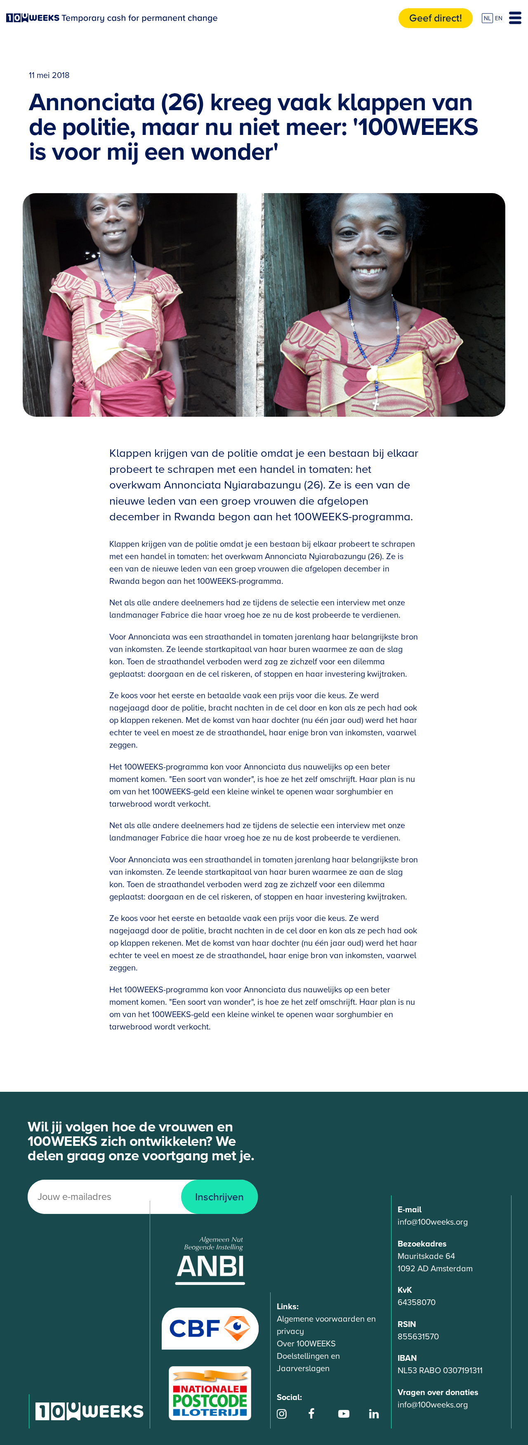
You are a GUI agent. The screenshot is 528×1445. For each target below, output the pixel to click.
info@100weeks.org (433, 1222)
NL (487, 18)
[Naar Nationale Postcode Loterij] (210, 1393)
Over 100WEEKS (306, 1344)
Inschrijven (219, 1197)
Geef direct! (435, 18)
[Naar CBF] (210, 1328)
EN (498, 18)
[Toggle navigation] (515, 18)
